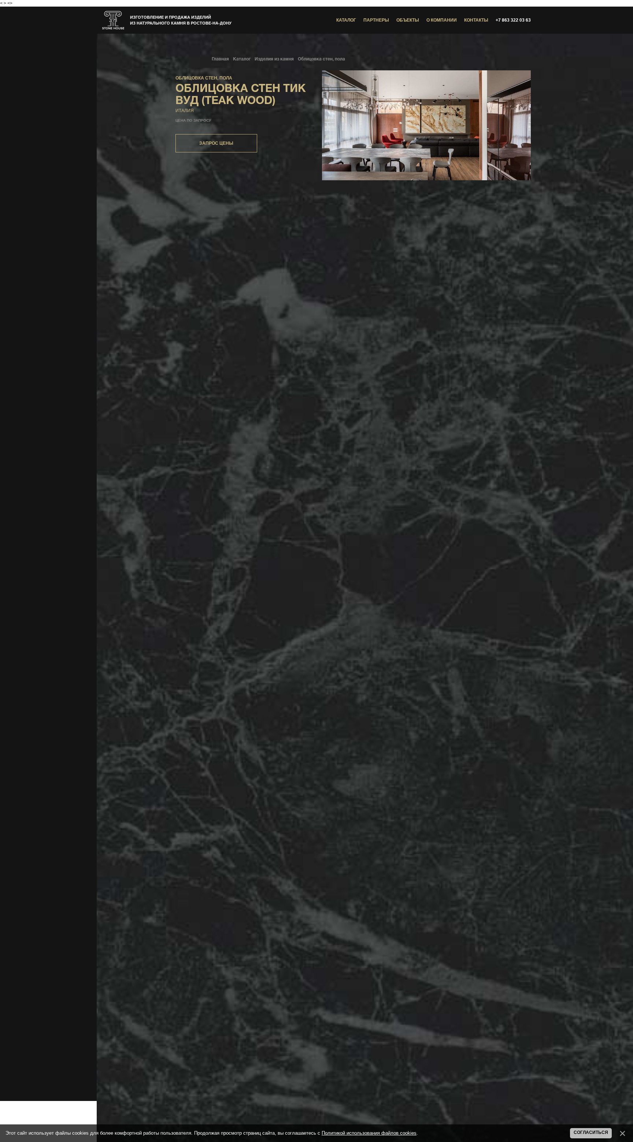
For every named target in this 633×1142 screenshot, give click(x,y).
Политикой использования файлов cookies (369, 1133)
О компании (441, 20)
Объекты (407, 20)
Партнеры (376, 20)
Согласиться (591, 1132)
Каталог (346, 20)
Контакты (476, 20)
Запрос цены (216, 143)
